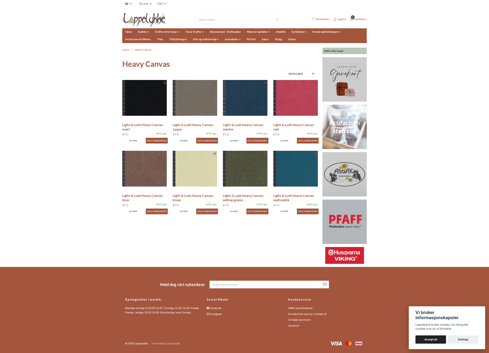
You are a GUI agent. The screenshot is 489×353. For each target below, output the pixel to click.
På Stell (251, 39)
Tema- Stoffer (193, 31)
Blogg (278, 39)
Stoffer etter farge (166, 31)
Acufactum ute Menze (138, 39)
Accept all (430, 339)
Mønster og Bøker (257, 31)
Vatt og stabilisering (205, 39)
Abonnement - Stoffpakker (225, 31)
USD (160, 3)
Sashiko (142, 31)
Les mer (133, 141)
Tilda (160, 39)
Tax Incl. (144, 3)
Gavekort (293, 325)
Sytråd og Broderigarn (325, 31)
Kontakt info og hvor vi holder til (307, 313)
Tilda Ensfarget (178, 39)
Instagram (215, 313)
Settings (463, 339)
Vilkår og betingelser (300, 308)
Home (125, 49)
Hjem (128, 31)
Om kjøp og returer (299, 319)
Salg (264, 39)
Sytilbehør (298, 31)
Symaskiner (231, 39)
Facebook (215, 308)
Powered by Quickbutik (166, 343)
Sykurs (292, 39)
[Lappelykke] (144, 19)
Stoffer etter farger (334, 50)
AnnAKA (281, 31)
